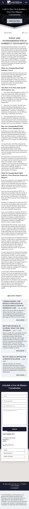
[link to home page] (14, 2)
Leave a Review (8, 456)
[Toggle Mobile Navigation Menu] (26, 2)
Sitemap (23, 484)
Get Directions (8, 453)
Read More (20, 320)
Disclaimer (15, 486)
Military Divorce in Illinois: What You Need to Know (13, 328)
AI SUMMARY (15, 488)
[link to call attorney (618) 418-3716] (3, 2)
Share (26, 33)
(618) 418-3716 (9, 445)
